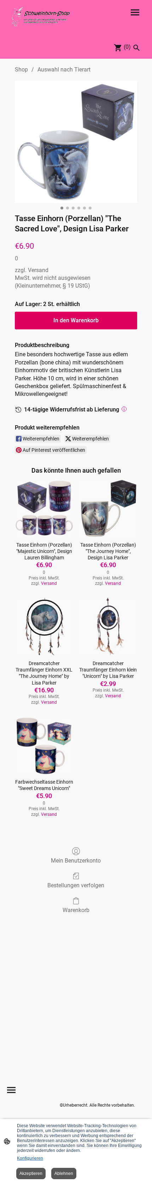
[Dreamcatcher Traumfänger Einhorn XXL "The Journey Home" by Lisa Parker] (44, 627)
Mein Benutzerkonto (76, 860)
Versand (38, 270)
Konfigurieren (30, 1158)
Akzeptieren (30, 1173)
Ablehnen (63, 1173)
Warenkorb (76, 910)
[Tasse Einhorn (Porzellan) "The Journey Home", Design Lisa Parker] (108, 508)
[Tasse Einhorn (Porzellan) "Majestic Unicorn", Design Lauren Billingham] (44, 508)
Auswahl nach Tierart (63, 69)
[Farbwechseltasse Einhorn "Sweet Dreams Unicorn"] (44, 745)
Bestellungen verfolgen (75, 885)
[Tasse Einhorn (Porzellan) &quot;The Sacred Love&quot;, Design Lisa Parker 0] (76, 142)
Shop (21, 69)
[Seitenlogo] (40, 17)
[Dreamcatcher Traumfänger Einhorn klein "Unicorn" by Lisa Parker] (108, 627)
